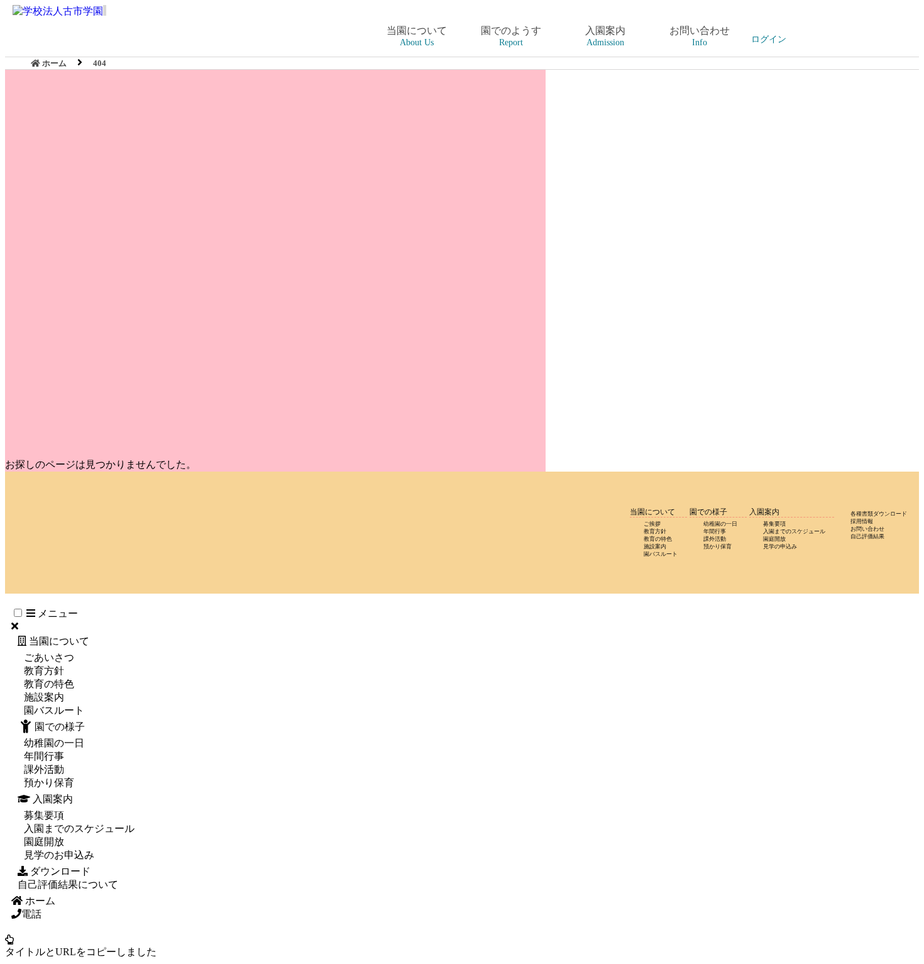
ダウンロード (59, 871)
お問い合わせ (867, 529)
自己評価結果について (68, 884)
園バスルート (661, 554)
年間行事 (714, 531)
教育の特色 (658, 539)
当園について (57, 641)
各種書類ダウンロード (878, 514)
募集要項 (774, 524)
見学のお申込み (59, 855)
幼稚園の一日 (720, 524)
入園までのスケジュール (794, 531)
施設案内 (655, 546)
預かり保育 (717, 546)
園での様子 (60, 726)
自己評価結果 (867, 536)
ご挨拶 (652, 524)
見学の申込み (780, 546)
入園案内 (51, 799)
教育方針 (655, 531)
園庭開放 (774, 539)
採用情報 (861, 521)
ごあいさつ (49, 657)
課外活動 (714, 539)
